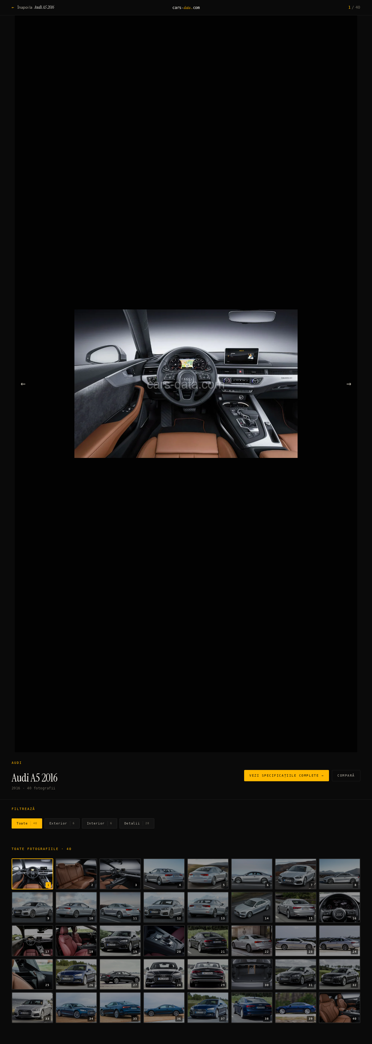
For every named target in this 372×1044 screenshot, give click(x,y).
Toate (27, 823)
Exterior (62, 823)
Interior (99, 823)
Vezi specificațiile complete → (286, 775)
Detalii (136, 823)
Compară (346, 775)
